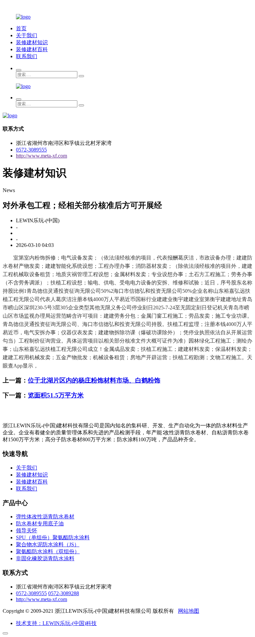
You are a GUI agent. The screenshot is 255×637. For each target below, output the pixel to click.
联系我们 (26, 56)
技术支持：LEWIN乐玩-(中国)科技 (56, 623)
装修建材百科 (32, 49)
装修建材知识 (32, 42)
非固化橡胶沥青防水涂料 (45, 558)
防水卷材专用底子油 (40, 523)
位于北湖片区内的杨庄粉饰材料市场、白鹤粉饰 (94, 380)
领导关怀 (26, 530)
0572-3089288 (63, 593)
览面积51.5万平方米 (56, 395)
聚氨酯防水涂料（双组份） (48, 551)
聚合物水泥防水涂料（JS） (47, 544)
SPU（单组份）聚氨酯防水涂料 (53, 537)
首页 (21, 28)
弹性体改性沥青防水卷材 (45, 516)
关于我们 (26, 35)
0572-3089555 (31, 150)
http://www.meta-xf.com (41, 156)
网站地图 (188, 611)
